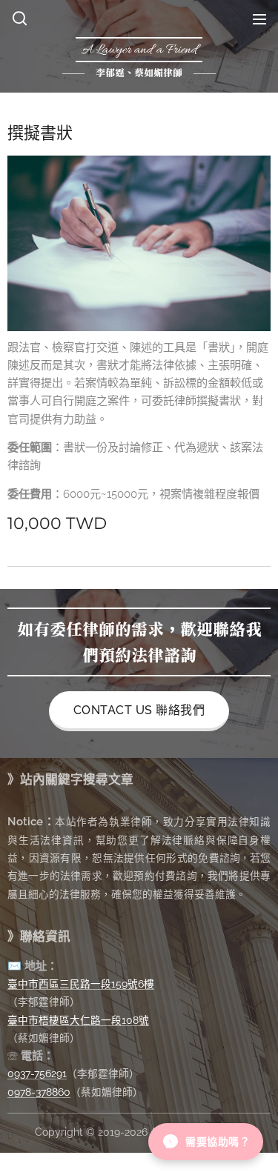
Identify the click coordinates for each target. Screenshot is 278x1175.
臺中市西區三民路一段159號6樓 (80, 984)
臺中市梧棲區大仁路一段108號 (78, 1020)
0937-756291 (37, 1073)
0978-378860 (38, 1092)
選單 (259, 18)
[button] (20, 18)
